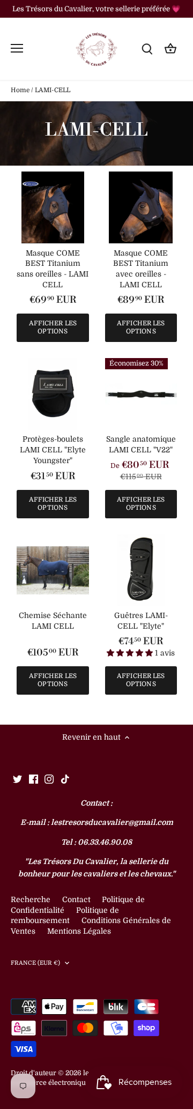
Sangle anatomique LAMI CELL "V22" (141, 444)
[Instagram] (49, 778)
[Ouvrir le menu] (17, 48)
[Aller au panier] (170, 48)
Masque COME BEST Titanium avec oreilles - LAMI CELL (140, 269)
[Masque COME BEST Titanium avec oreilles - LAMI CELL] (141, 208)
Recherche (30, 899)
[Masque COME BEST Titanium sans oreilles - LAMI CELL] (53, 208)
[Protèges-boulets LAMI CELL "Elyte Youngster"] (53, 394)
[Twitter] (17, 778)
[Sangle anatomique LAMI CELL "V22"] (141, 394)
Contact (77, 899)
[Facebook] (33, 778)
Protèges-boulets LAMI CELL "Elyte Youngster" (53, 449)
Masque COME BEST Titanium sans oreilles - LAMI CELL (52, 269)
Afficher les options (53, 327)
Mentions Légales (79, 931)
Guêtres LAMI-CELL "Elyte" (141, 620)
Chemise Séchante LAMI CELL (53, 620)
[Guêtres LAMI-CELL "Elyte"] (141, 570)
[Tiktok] (65, 778)
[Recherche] (147, 48)
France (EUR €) (36, 962)
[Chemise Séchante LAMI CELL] (53, 570)
